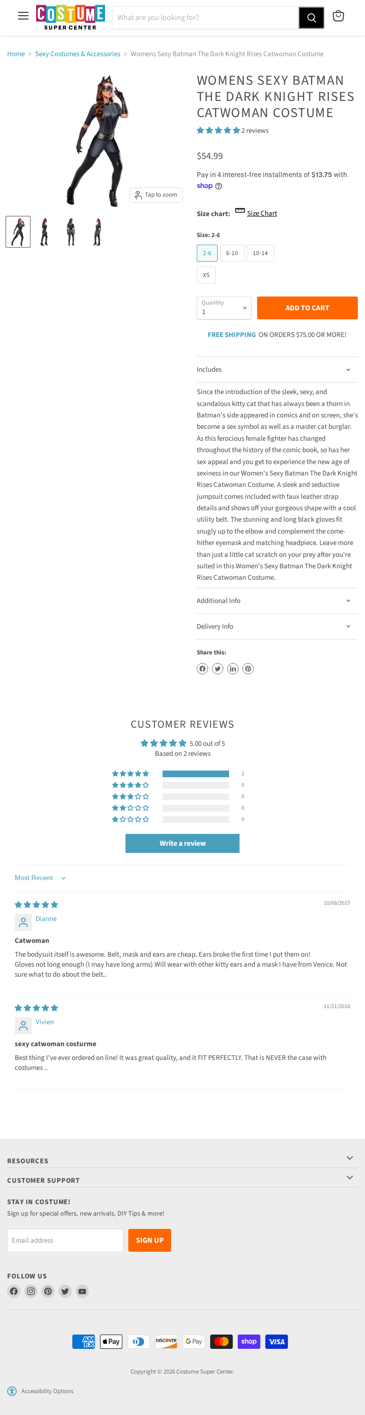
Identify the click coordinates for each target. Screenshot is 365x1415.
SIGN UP (149, 1240)
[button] (219, 131)
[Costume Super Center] (70, 18)
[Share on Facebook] (202, 668)
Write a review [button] (183, 843)
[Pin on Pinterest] (248, 668)
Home (16, 54)
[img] (36, 905)
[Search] (311, 18)
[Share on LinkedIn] (233, 668)
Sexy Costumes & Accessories (77, 54)
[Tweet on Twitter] (217, 668)
